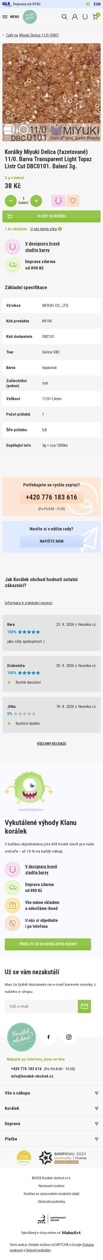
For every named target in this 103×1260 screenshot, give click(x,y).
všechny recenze (51, 744)
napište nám (51, 541)
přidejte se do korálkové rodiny (48, 944)
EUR (97, 4)
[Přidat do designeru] (58, 201)
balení (23, 202)
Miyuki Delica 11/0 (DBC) (39, 35)
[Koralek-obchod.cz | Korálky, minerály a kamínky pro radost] (30, 17)
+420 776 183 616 (51, 497)
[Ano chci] (84, 1006)
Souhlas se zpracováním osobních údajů (51, 1194)
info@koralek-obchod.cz (32, 1076)
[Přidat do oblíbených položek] (73, 201)
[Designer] (85, 17)
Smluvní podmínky (38, 1250)
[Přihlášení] (75, 17)
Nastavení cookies (51, 1186)
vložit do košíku (51, 216)
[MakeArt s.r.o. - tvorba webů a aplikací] (72, 1233)
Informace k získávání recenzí (28, 602)
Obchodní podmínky (51, 1201)
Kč (88, 4)
